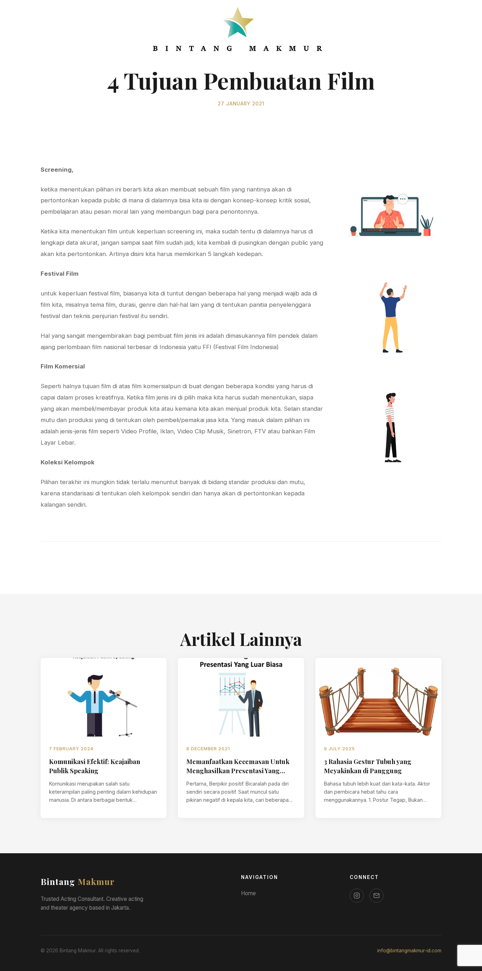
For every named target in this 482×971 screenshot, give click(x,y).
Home (248, 893)
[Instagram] (357, 895)
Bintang (78, 881)
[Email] (376, 895)
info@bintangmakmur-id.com (409, 950)
